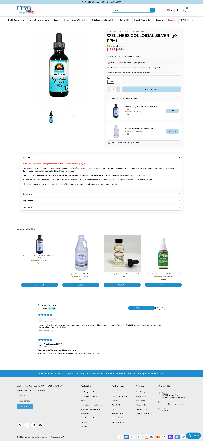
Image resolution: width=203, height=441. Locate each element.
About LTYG (116, 405)
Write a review (141, 308)
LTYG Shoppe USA (28, 437)
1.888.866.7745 (168, 411)
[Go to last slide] (19, 262)
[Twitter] (20, 425)
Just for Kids (85, 413)
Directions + (28, 194)
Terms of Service (141, 409)
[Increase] (118, 89)
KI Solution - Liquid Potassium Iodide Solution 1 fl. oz (122, 274)
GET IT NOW (25, 406)
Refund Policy (140, 392)
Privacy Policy (140, 400)
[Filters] (157, 308)
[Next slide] (184, 262)
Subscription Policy (142, 405)
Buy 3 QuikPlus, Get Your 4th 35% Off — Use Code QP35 (101, 2)
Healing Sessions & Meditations (91, 405)
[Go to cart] (184, 10)
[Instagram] (33, 425)
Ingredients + (29, 201)
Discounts (84, 426)
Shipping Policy (141, 396)
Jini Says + (27, 208)
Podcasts (84, 422)
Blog (113, 409)
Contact (114, 392)
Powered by (55, 437)
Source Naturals (115, 32)
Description (28, 157)
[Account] (177, 10)
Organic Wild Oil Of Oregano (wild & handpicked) (163, 274)
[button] (51, 117)
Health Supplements (134, 32)
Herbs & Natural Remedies (89, 396)
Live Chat (115, 400)
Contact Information (142, 413)
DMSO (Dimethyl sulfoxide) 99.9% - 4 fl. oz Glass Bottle (142, 108)
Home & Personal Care (88, 418)
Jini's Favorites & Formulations (91, 409)
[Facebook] (26, 425)
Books (83, 400)
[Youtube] (40, 425)
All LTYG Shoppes (118, 422)
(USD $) (159, 10)
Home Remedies (117, 413)
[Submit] (152, 10)
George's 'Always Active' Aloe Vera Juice (139, 128)
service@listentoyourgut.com (173, 404)
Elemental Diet (117, 418)
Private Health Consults (120, 396)
